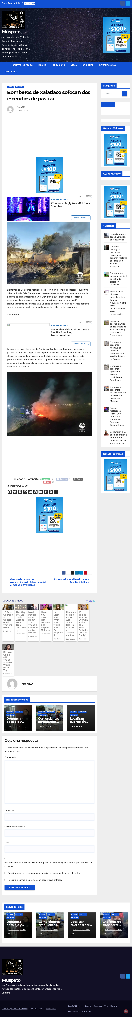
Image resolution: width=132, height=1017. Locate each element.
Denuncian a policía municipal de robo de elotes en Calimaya (118, 279)
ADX (22, 107)
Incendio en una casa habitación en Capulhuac (118, 237)
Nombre (9, 810)
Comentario (11, 757)
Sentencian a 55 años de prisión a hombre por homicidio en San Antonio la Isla (118, 438)
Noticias (19, 87)
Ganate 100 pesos (22, 65)
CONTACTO (11, 72)
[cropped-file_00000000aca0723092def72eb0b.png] (49, 197)
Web (7, 842)
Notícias (10, 715)
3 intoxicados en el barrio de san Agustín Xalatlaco (71, 580)
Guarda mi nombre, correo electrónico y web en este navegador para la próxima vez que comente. (48, 864)
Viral (74, 65)
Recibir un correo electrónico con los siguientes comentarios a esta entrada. (45, 873)
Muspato (11, 31)
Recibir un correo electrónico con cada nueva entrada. (35, 880)
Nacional (87, 65)
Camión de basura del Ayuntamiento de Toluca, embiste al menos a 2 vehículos (28, 582)
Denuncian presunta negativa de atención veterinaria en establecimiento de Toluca (117, 350)
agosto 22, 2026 (17, 930)
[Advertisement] (49, 138)
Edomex (42, 65)
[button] (128, 68)
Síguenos (108, 104)
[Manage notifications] (126, 1011)
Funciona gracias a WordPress (14, 1009)
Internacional (107, 65)
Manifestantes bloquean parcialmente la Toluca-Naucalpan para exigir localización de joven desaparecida (118, 302)
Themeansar (51, 1009)
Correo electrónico (15, 826)
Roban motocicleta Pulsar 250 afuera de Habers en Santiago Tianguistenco (117, 416)
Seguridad (59, 65)
